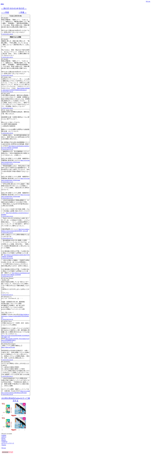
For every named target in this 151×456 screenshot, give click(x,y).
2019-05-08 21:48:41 (8, 108)
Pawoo (3, 438)
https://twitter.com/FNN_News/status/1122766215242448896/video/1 (15, 339)
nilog (2, 4)
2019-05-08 (13, 8)
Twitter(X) (4, 441)
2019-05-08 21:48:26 (8, 34)
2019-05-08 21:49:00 (8, 133)
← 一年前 (5, 12)
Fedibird (3, 435)
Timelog (3, 445)
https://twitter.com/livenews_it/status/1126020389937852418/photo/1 (15, 316)
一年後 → (22, 12)
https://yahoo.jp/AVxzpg (8, 347)
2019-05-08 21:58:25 (8, 232)
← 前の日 (5, 8)
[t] (1, 34)
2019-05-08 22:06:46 (8, 394)
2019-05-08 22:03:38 (8, 319)
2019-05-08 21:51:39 (8, 149)
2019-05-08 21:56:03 (8, 216)
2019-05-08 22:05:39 (8, 342)
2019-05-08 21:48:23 (8, 57)
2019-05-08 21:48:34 (8, 91)
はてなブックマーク (7, 443)
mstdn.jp (3, 437)
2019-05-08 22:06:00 (8, 359)
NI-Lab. (148, 1)
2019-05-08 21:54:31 (8, 163)
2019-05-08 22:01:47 (8, 238)
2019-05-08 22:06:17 (8, 376)
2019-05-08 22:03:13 (8, 294)
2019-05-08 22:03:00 (8, 258)
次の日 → (23, 8)
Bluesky (3, 440)
